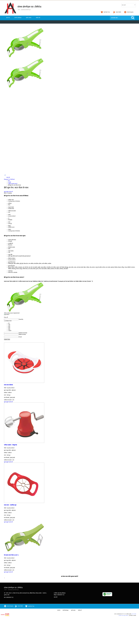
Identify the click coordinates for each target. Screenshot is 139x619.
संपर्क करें (38, 17)
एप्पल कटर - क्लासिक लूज (10, 505)
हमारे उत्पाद (28, 17)
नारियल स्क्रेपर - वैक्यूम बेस (10, 445)
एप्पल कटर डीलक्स (8, 385)
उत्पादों (9, 182)
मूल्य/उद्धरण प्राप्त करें (8, 191)
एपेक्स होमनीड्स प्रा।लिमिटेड (29, 7)
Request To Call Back (9, 179)
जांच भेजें (8, 177)
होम (9, 180)
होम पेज (8, 17)
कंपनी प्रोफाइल (17, 17)
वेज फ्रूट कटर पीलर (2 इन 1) (11, 555)
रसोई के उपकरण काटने (12, 183)
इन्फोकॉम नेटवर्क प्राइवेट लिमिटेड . (124, 615)
